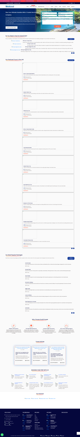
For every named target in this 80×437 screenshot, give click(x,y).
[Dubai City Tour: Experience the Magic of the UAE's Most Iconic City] (22, 348)
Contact (72, 6)
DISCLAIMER (36, 420)
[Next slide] (73, 53)
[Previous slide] (72, 53)
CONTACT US (36, 419)
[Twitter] (58, 435)
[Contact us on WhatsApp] (2, 434)
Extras (68, 6)
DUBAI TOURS (36, 426)
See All (71, 39)
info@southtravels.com (9, 421)
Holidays (64, 6)
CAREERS (36, 417)
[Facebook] (43, 435)
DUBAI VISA (36, 424)
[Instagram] (70, 3)
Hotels (52, 6)
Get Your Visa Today (11, 27)
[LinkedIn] (62, 435)
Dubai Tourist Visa (33, 6)
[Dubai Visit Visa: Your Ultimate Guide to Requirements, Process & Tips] (40, 348)
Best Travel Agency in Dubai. (30, 435)
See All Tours (71, 60)
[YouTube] (71, 3)
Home (27, 6)
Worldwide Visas (41, 6)
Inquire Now (58, 26)
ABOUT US (36, 418)
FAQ (35, 414)
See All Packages (71, 258)
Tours (60, 6)
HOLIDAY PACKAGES (37, 425)
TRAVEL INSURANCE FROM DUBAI (39, 429)
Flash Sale (47, 6)
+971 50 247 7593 (17, 3)
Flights (56, 6)
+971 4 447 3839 (10, 3)
